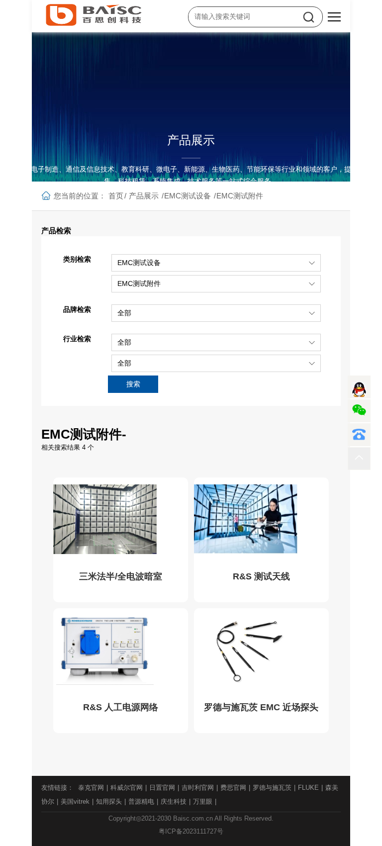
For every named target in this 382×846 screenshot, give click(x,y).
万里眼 (202, 801)
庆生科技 (174, 801)
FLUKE (308, 787)
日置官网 (162, 787)
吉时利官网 (198, 787)
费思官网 (233, 787)
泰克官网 (91, 787)
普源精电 (141, 801)
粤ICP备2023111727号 (191, 831)
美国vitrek (75, 801)
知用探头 (109, 801)
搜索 (133, 384)
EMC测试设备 (187, 195)
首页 (115, 195)
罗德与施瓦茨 (272, 787)
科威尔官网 (126, 787)
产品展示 (144, 195)
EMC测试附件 (239, 195)
